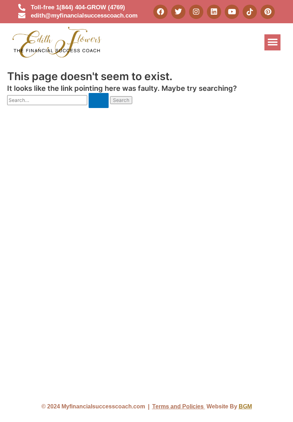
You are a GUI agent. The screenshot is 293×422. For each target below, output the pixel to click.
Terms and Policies (178, 406)
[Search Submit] (99, 100)
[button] (272, 42)
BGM (245, 406)
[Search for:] (58, 100)
